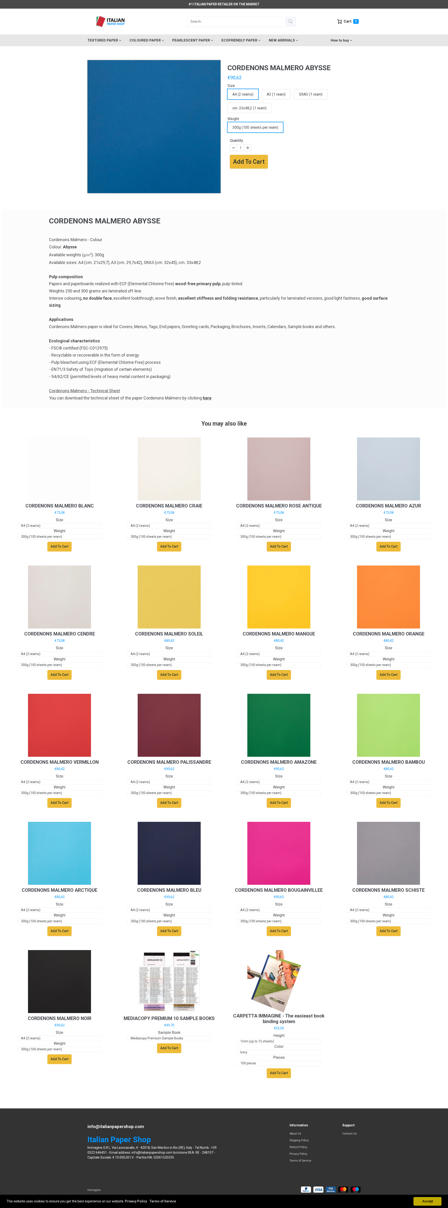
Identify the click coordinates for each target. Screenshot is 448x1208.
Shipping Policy (299, 1140)
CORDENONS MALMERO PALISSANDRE (169, 762)
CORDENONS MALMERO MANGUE (279, 634)
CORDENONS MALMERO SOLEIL (169, 634)
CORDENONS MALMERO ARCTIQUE (59, 890)
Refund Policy (298, 1147)
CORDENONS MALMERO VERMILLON (60, 762)
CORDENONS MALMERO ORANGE (388, 634)
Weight (233, 119)
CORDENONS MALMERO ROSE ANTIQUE (279, 506)
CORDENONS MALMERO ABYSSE (279, 68)
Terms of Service (300, 1160)
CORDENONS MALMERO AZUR (388, 506)
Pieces (279, 1057)
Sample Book (169, 1032)
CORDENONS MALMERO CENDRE (59, 634)
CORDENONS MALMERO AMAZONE (279, 762)
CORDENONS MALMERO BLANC (59, 506)
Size (231, 85)
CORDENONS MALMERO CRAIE (169, 506)
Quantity (236, 140)
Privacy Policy (298, 1154)
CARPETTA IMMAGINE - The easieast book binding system (279, 1018)
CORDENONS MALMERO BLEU (169, 890)
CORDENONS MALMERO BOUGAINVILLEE (279, 890)
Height (278, 1035)
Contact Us (349, 1133)
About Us (295, 1133)
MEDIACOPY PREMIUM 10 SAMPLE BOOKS (169, 1018)
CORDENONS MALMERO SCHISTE (388, 890)
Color (279, 1046)
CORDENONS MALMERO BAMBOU (388, 762)
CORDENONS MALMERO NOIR (59, 1018)
